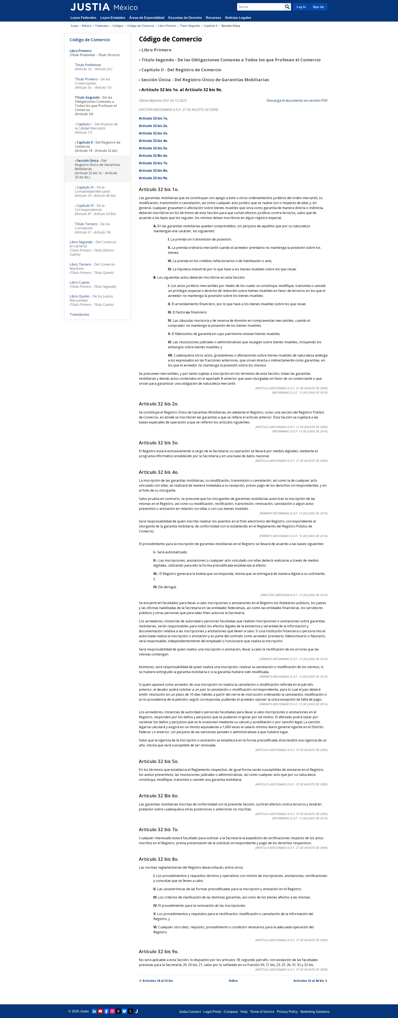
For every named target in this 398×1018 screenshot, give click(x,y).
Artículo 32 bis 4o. (153, 140)
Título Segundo (190, 25)
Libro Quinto (92, 300)
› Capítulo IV (95, 209)
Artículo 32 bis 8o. (153, 170)
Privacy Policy (287, 1011)
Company (231, 1011)
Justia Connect (190, 1011)
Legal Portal (212, 1011)
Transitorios (79, 314)
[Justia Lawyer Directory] (136, 1011)
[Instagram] (112, 1011)
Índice (233, 981)
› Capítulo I (96, 128)
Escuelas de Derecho (185, 17)
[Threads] (118, 1011)
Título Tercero (93, 228)
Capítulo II (210, 25)
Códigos (118, 25)
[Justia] (90, 7)
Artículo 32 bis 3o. (153, 133)
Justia (74, 25)
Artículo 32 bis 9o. (153, 178)
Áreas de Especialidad (146, 17)
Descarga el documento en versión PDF (297, 100)
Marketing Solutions (315, 1011)
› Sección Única (97, 168)
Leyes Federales (83, 17)
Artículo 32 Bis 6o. (153, 155)
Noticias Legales (238, 17)
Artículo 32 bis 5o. (153, 148)
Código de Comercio (140, 25)
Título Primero (93, 83)
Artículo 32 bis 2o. (153, 125)
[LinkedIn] (94, 1011)
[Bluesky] (124, 1011)
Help (244, 1011)
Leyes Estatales (112, 17)
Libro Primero (167, 25)
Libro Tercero (92, 268)
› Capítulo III (95, 191)
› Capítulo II (97, 146)
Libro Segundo (93, 248)
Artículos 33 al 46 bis (309, 981)
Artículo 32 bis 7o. (153, 163)
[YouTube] (100, 1011)
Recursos (213, 17)
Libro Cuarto (93, 284)
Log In (301, 6)
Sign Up (318, 6)
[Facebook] (106, 1011)
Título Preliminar (93, 67)
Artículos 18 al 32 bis (157, 981)
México (86, 25)
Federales (102, 25)
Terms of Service (262, 1011)
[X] (130, 1011)
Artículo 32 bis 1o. (153, 118)
